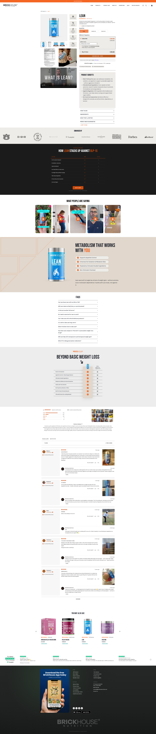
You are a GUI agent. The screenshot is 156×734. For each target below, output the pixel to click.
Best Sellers (75, 674)
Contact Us (95, 691)
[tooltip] (81, 424)
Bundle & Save (76, 677)
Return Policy (76, 684)
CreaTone (104, 640)
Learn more (108, 63)
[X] (76, 708)
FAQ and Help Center (78, 691)
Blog (128, 5)
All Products (43, 11)
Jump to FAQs (84, 125)
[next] (119, 631)
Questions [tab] (53, 439)
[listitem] (78, 302)
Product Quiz (106, 5)
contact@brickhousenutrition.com (100, 689)
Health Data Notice (77, 693)
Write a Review (110, 443)
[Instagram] (79, 708)
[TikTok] (82, 708)
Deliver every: (83, 41)
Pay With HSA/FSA (135, 5)
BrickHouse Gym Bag (95, 46)
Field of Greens (65, 640)
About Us (114, 5)
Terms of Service (77, 688)
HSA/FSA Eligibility (97, 677)
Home (92, 5)
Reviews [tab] (45, 439)
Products (97, 5)
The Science (96, 672)
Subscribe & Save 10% (78, 1)
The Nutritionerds (97, 674)
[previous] (36, 631)
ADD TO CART (78, 187)
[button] (43, 219)
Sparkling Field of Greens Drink (48, 640)
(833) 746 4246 (96, 687)
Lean (49, 11)
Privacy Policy (76, 686)
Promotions (122, 5)
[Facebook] (74, 708)
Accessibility (76, 690)
